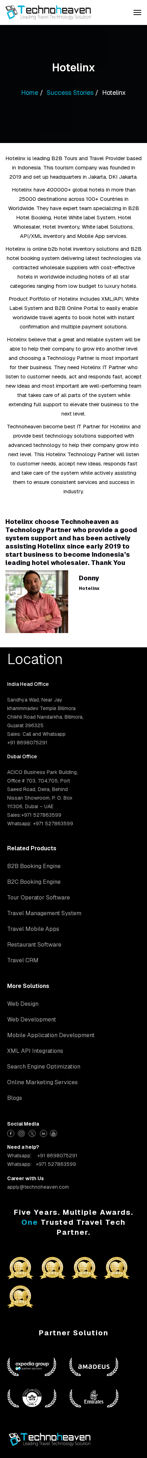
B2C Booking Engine (34, 882)
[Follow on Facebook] (11, 1132)
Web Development (31, 1019)
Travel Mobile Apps (33, 929)
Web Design (23, 1004)
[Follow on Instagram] (22, 1132)
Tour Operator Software (38, 897)
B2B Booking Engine (34, 866)
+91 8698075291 (57, 1155)
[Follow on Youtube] (54, 1132)
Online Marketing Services (42, 1082)
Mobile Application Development (51, 1035)
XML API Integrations (35, 1051)
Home (29, 92)
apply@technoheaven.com (38, 1187)
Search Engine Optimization (43, 1066)
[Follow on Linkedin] (43, 1132)
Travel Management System (44, 913)
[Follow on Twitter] (33, 1132)
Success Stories (70, 92)
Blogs (14, 1098)
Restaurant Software (34, 944)
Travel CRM (23, 960)
